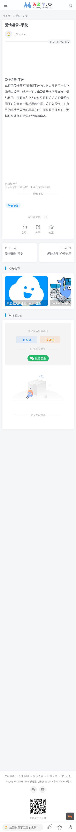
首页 (7, 15)
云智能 (16, 15)
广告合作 (52, 776)
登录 (28, 340)
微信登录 (40, 358)
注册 (51, 340)
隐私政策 (38, 776)
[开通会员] (70, 816)
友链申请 (9, 776)
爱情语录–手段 (16, 24)
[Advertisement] (38, 150)
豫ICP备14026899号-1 (59, 781)
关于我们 (66, 776)
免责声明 (24, 776)
